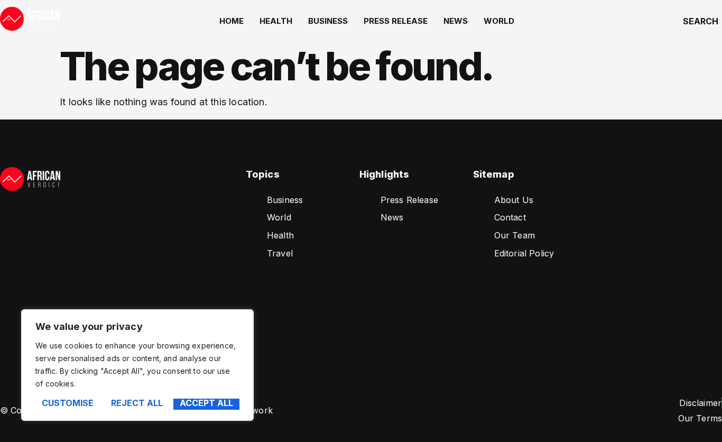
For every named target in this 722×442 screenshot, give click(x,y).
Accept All (206, 403)
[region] (137, 365)
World (499, 21)
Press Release (396, 21)
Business (328, 21)
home (231, 21)
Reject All (137, 403)
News (455, 21)
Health (276, 21)
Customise (68, 403)
